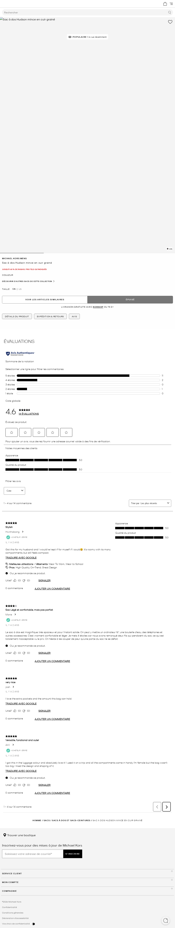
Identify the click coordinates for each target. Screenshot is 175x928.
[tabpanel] (87, 135)
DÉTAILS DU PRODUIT (17, 316)
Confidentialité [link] (9, 907)
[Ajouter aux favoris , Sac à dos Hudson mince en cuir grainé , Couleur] (170, 22)
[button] (165, 921)
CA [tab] (14, 289)
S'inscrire (72, 853)
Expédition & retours (50, 316)
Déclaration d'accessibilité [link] (15, 918)
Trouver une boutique (21, 835)
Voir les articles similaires (44, 299)
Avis (74, 316)
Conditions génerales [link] (12, 912)
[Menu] (171, 3)
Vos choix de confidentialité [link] (16, 923)
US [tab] (20, 289)
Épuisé (130, 299)
